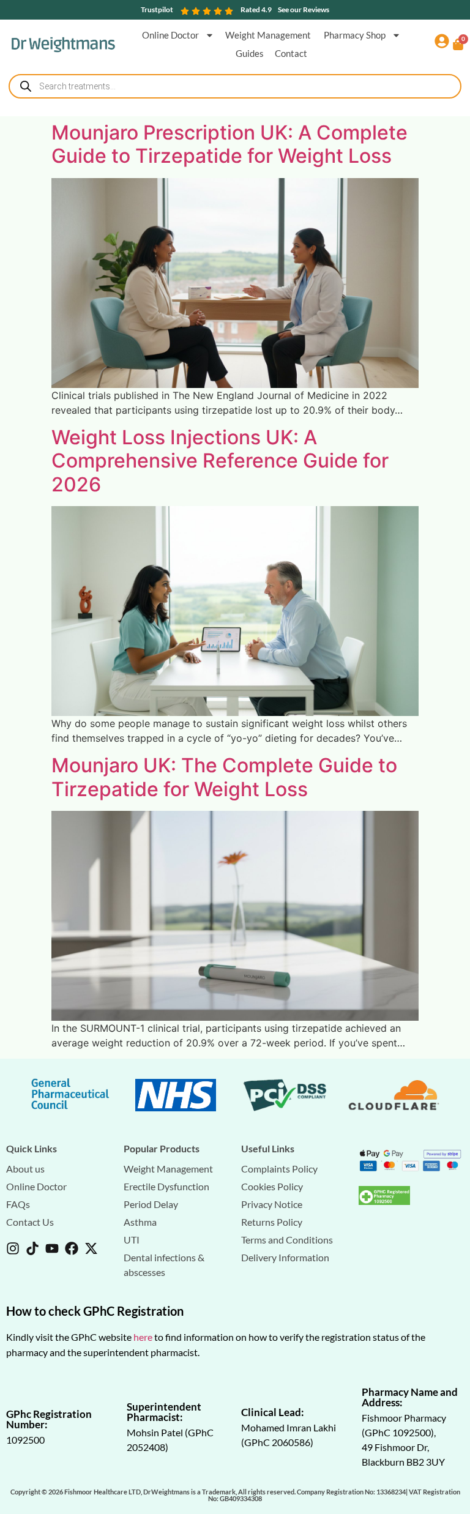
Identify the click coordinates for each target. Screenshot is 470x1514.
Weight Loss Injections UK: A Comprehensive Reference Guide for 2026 (220, 460)
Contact (291, 53)
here (142, 1337)
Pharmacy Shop (355, 34)
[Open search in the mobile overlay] (235, 86)
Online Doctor (170, 34)
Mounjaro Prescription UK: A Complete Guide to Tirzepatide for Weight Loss (229, 144)
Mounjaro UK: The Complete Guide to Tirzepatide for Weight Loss (224, 776)
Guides (250, 53)
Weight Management (269, 34)
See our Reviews (303, 9)
